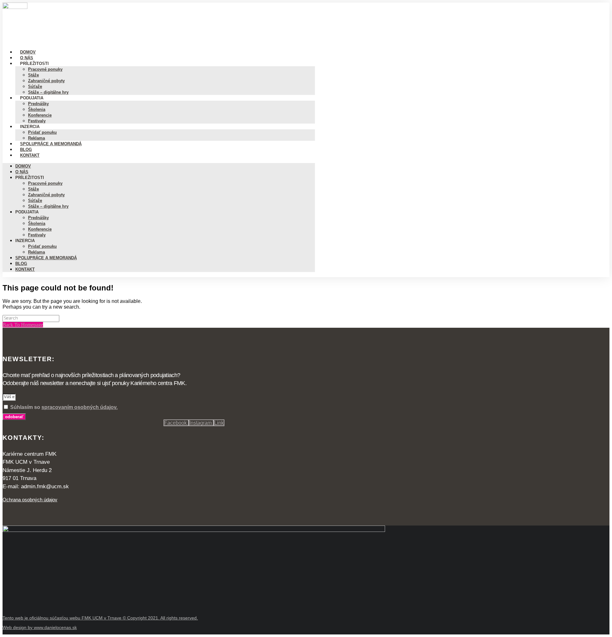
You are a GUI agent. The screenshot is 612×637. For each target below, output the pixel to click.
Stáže (33, 75)
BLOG (21, 263)
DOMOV (23, 166)
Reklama (36, 252)
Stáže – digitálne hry (48, 92)
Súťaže (35, 200)
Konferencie (40, 229)
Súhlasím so (64, 407)
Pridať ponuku (42, 246)
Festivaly (37, 235)
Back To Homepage (23, 324)
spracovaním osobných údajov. (79, 407)
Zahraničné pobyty (46, 80)
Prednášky (38, 103)
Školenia (36, 109)
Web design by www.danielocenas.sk (40, 627)
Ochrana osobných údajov (30, 499)
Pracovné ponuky (45, 69)
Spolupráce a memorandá (51, 143)
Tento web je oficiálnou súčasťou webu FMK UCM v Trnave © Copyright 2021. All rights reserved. (100, 617)
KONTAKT (30, 155)
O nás (21, 171)
